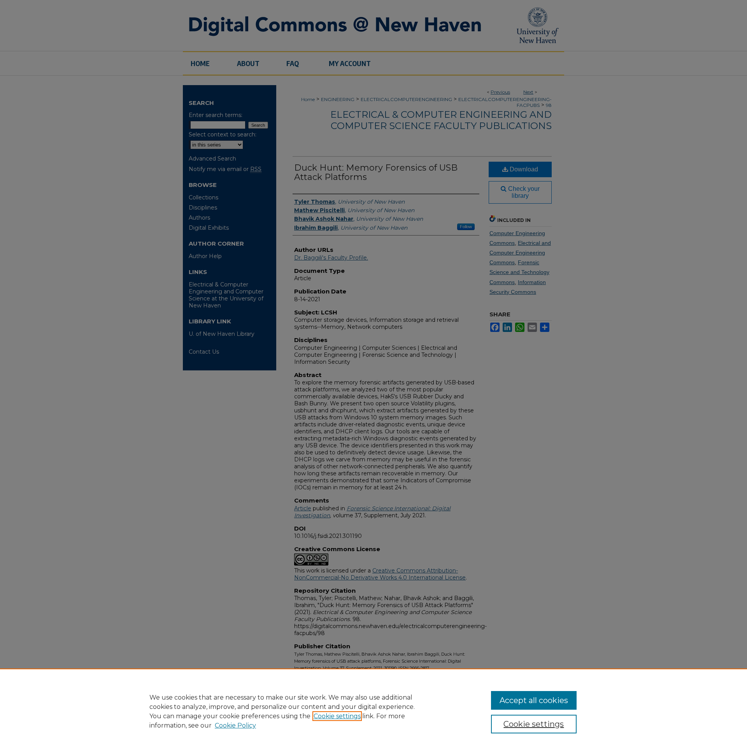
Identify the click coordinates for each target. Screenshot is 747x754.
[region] (373, 711)
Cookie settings (337, 716)
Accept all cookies (534, 700)
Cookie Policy (235, 725)
